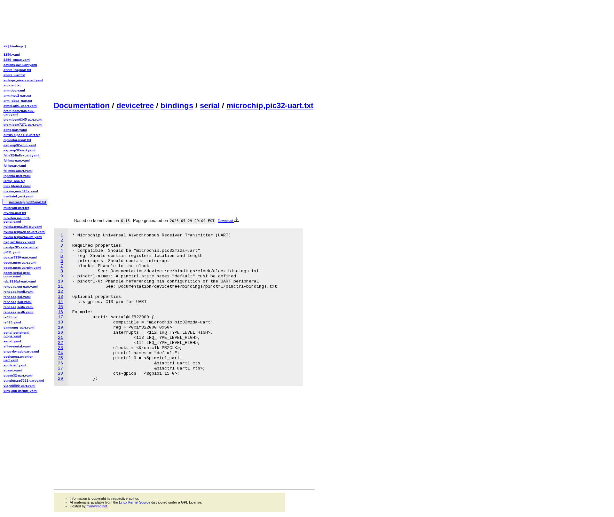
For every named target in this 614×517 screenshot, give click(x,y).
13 (60, 296)
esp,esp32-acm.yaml (20, 145)
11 (60, 286)
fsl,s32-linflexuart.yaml (21, 155)
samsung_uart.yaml (19, 327)
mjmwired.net (97, 506)
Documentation (82, 105)
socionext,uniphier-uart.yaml (19, 358)
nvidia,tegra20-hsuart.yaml (24, 232)
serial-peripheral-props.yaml (17, 334)
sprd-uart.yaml (15, 365)
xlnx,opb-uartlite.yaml (20, 391)
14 (60, 301)
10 (60, 281)
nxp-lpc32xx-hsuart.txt (21, 247)
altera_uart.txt (14, 75)
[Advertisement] (184, 50)
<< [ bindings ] (15, 46)
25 (60, 358)
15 (60, 307)
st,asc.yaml (13, 370)
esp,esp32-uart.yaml (19, 150)
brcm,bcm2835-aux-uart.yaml (19, 112)
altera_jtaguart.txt (17, 70)
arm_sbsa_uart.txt (18, 100)
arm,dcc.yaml (14, 90)
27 (60, 368)
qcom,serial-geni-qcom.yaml (17, 274)
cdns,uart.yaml (15, 129)
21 (60, 337)
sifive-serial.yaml (17, 346)
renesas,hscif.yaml (19, 291)
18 (60, 322)
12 (60, 291)
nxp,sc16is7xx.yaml (19, 242)
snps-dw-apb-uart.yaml (21, 351)
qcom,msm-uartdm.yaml (22, 267)
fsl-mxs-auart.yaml (18, 170)
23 (60, 348)
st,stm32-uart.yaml (18, 375)
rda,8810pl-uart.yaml (20, 281)
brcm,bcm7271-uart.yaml (23, 124)
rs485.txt (10, 317)
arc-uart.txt (12, 85)
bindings (177, 105)
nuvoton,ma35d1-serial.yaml (17, 219)
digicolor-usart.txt (17, 140)
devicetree (135, 105)
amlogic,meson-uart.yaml (23, 80)
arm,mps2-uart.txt (17, 95)
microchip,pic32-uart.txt (269, 105)
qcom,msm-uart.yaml (20, 262)
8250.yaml (12, 54)
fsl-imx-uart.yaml (17, 160)
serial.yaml (12, 341)
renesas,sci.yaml (17, 296)
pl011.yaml (12, 252)
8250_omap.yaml (17, 59)
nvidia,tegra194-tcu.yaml (23, 226)
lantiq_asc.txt (14, 181)
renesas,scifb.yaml (19, 312)
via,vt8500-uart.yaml (19, 385)
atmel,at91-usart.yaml (20, 105)
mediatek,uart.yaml (19, 196)
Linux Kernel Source (134, 502)
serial (210, 105)
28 (60, 373)
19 (60, 327)
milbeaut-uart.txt (16, 208)
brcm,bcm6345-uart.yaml (23, 119)
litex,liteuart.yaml (17, 186)
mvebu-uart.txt (15, 213)
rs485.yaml (12, 322)
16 (60, 312)
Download (226, 221)
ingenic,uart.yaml (17, 176)
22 (60, 342)
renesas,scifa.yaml (19, 307)
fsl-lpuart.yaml (15, 165)
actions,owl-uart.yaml (20, 65)
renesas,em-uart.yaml (21, 286)
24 (60, 353)
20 (60, 332)
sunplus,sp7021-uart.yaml (24, 380)
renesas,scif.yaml (18, 302)
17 (60, 317)
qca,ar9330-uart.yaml (20, 257)
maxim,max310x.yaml (21, 191)
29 (60, 378)
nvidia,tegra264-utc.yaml (23, 237)
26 (60, 363)
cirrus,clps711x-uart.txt (22, 135)
